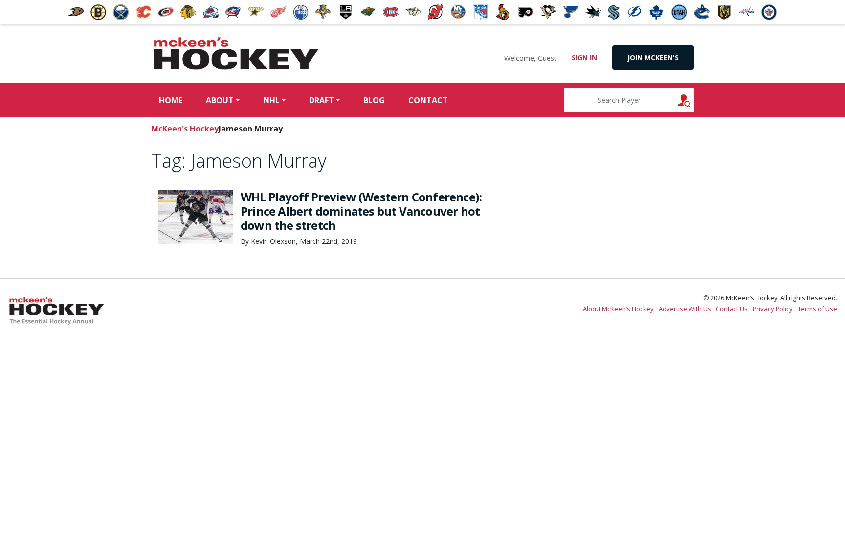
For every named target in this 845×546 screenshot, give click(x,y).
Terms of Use (817, 309)
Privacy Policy (773, 309)
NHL (271, 100)
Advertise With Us (685, 309)
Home (170, 100)
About (220, 100)
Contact (428, 100)
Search (693, 100)
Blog (374, 100)
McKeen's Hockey (236, 53)
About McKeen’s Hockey (618, 309)
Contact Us (732, 309)
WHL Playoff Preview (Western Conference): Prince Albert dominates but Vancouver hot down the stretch (361, 211)
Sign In (584, 57)
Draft (321, 100)
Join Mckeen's (653, 57)
